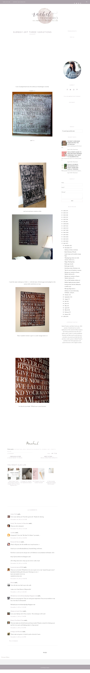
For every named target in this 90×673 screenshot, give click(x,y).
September (67, 297)
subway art (46, 449)
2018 (64, 228)
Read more (75, 149)
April (66, 308)
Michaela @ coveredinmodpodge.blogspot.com (24, 596)
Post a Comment (13, 641)
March (66, 310)
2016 (64, 232)
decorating (18, 449)
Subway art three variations (71, 250)
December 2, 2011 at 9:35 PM (18, 628)
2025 (64, 213)
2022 (64, 219)
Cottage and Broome (16, 631)
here (28, 282)
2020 (64, 224)
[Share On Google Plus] (56, 453)
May (66, 305)
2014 (64, 237)
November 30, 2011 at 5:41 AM (19, 519)
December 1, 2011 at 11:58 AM (18, 592)
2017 (64, 230)
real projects (28, 449)
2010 (64, 316)
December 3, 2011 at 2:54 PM (18, 637)
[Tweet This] (52, 453)
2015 (64, 234)
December (67, 245)
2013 (64, 239)
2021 (64, 221)
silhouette (37, 449)
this (34, 91)
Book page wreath (69, 264)
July (66, 301)
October (67, 295)
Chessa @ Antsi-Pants (17, 611)
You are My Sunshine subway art (72, 280)
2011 (64, 243)
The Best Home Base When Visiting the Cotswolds (73, 143)
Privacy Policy (5, 657)
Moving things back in (70, 288)
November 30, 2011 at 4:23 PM (19, 563)
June (66, 303)
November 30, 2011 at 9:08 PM (19, 578)
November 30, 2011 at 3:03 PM (19, 538)
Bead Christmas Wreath (70, 252)
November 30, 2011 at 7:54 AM (19, 528)
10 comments (10, 453)
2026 (64, 210)
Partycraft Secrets (16, 542)
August (66, 299)
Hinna (12, 582)
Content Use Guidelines (19, 1)
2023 (64, 217)
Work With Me (6, 1)
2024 (64, 215)
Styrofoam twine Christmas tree (72, 268)
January (67, 314)
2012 (64, 241)
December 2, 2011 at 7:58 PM (18, 616)
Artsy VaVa (14, 514)
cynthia (13, 532)
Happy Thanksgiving (69, 262)
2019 (64, 226)
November (67, 247)
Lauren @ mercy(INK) (17, 567)
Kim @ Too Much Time (17, 620)
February (67, 312)
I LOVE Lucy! (68, 286)
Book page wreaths (69, 266)
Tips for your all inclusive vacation (73, 270)
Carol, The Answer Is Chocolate (20, 523)
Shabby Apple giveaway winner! (72, 282)
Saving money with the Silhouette (73, 284)
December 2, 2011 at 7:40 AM (18, 607)
